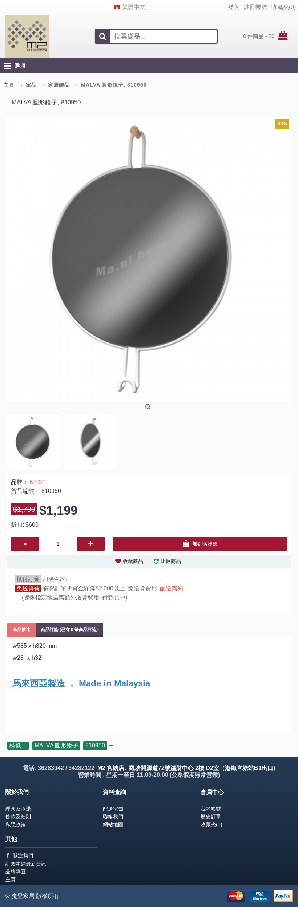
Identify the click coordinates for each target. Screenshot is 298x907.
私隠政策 (15, 824)
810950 (95, 745)
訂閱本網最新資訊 (25, 864)
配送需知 (171, 588)
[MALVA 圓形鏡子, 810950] (149, 259)
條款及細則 (18, 816)
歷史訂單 (211, 816)
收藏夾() (211, 824)
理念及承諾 (18, 809)
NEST (38, 482)
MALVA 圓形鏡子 (56, 745)
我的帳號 (211, 809)
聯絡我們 (113, 816)
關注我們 (23, 855)
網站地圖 (113, 824)
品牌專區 (15, 871)
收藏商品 (133, 561)
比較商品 (171, 561)
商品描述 (21, 629)
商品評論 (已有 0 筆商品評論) (69, 629)
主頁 (10, 879)
